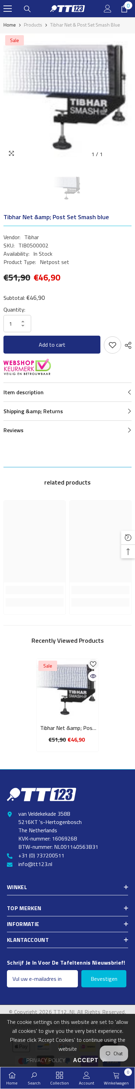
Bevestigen (104, 979)
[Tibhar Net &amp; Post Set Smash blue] (67, 689)
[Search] (27, 9)
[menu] (7, 8)
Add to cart (52, 344)
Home (9, 24)
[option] (67, 97)
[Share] (126, 345)
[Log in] (107, 8)
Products (33, 24)
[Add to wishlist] (112, 345)
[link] (35, 590)
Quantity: (14, 309)
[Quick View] (93, 676)
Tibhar (31, 237)
